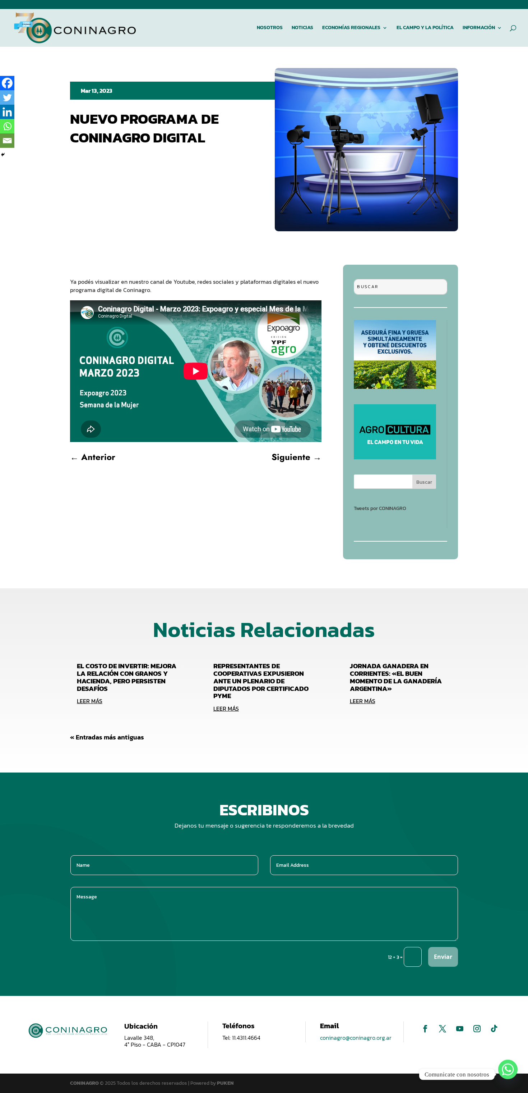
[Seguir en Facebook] (425, 1028)
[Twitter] (7, 97)
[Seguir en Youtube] (460, 1028)
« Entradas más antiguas (107, 737)
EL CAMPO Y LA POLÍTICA (425, 28)
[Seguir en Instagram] (477, 1028)
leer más (89, 701)
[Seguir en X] (442, 1028)
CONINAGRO (85, 1083)
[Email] (7, 140)
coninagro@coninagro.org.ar (356, 1037)
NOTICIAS (302, 28)
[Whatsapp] (7, 126)
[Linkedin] (7, 112)
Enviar (443, 957)
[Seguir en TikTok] (494, 1028)
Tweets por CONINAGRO (380, 508)
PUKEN (225, 1083)
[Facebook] (7, 83)
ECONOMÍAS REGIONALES (351, 28)
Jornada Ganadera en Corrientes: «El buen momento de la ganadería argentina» (396, 677)
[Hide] (3, 155)
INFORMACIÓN (479, 28)
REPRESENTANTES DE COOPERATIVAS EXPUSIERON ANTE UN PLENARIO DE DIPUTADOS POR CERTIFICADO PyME (261, 681)
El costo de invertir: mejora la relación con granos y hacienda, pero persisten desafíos (126, 677)
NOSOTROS (270, 28)
